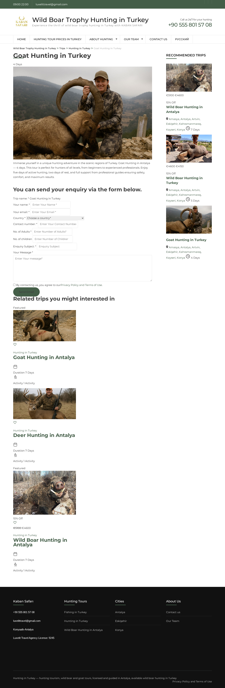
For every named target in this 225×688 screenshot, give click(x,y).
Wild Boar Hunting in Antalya (40, 542)
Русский (182, 39)
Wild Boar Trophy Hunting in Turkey (90, 20)
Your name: (21, 204)
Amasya (174, 119)
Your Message (23, 252)
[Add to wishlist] (15, 345)
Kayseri (171, 129)
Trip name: (21, 198)
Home (21, 39)
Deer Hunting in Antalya (44, 435)
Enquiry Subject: (24, 246)
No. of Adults (22, 231)
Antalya (186, 119)
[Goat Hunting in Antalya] (44, 340)
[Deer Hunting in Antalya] (44, 418)
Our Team (131, 39)
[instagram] (206, 2)
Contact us (158, 39)
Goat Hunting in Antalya (44, 357)
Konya (181, 129)
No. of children (23, 239)
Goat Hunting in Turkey (186, 240)
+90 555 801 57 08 (23, 612)
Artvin (196, 119)
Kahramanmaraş (190, 123)
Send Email (26, 292)
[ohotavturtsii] (210, 2)
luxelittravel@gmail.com (27, 620)
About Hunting (101, 39)
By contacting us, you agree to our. (59, 285)
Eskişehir (172, 123)
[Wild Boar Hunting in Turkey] (189, 161)
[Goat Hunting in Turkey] (189, 232)
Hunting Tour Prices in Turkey (58, 39)
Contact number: (25, 224)
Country (19, 218)
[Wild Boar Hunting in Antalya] (189, 90)
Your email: (21, 212)
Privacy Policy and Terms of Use (81, 285)
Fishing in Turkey (75, 612)
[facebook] (202, 2)
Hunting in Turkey (25, 352)
